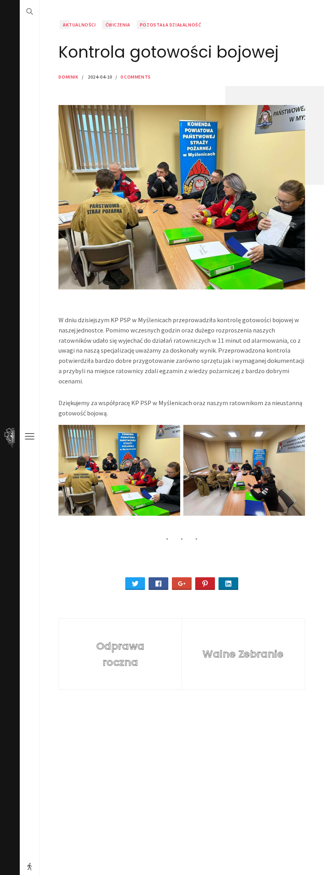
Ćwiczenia (117, 25)
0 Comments (136, 77)
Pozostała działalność (171, 25)
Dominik (68, 77)
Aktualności (79, 25)
